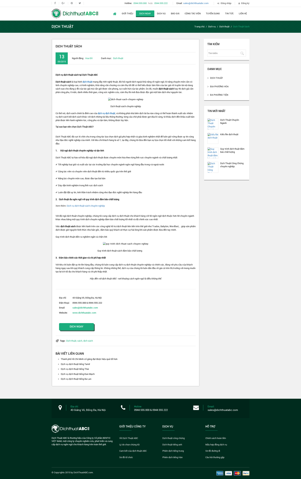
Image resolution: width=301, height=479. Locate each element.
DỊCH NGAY (76, 326)
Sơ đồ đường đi (212, 451)
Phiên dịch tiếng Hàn (172, 457)
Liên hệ (243, 13)
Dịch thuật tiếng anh (172, 444)
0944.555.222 (161, 3)
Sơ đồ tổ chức (126, 457)
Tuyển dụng (213, 13)
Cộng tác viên (193, 13)
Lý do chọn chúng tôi (129, 444)
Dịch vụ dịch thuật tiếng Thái (75, 369)
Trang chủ (199, 26)
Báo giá (175, 13)
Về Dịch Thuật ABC (128, 438)
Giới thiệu (127, 13)
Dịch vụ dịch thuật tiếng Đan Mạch (78, 374)
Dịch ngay (145, 13)
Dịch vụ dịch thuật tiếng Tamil (75, 364)
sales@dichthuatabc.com (196, 3)
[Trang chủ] (75, 13)
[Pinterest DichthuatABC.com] (71, 3)
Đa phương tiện (219, 95)
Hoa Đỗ (88, 58)
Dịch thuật (224, 26)
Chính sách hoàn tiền (215, 438)
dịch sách (88, 340)
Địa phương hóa (219, 86)
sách (79, 340)
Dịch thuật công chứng (173, 438)
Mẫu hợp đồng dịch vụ (216, 444)
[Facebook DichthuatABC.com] (55, 3)
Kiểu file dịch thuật (229, 134)
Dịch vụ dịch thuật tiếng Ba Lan (76, 379)
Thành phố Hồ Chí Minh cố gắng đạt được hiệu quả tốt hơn (89, 359)
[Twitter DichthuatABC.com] (80, 3)
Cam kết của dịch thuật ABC (133, 451)
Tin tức (229, 13)
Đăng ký (245, 3)
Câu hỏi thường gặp (214, 457)
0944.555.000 (140, 3)
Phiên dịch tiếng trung (173, 451)
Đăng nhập (226, 3)
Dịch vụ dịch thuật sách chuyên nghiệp (86, 205)
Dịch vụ (161, 13)
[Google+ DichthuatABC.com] (63, 3)
